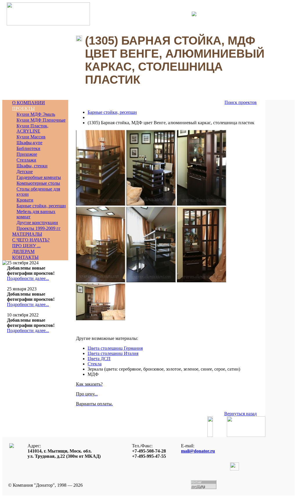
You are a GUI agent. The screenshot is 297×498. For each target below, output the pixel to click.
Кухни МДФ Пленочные (41, 120)
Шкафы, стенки (32, 165)
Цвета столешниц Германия (115, 348)
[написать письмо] (190, 13)
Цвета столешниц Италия (113, 353)
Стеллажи (26, 160)
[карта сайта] (194, 14)
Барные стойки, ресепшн (41, 205)
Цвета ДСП (99, 358)
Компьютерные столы (38, 183)
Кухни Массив (31, 136)
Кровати (25, 199)
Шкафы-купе (29, 142)
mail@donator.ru (198, 450)
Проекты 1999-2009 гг (39, 228)
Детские (25, 171)
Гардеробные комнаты (39, 177)
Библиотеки (28, 148)
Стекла (95, 363)
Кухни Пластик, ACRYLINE (32, 128)
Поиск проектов (240, 102)
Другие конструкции (37, 222)
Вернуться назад (240, 413)
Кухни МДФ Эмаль (36, 114)
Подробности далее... (28, 278)
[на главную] (48, 23)
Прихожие (27, 154)
